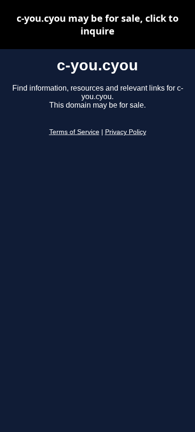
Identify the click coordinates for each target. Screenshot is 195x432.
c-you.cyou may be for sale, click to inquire (97, 24)
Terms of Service (74, 132)
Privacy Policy (125, 132)
